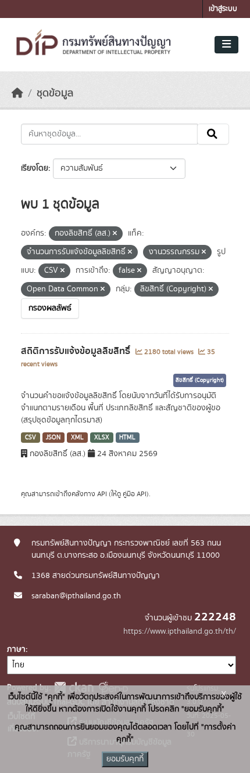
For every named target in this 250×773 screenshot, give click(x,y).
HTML (127, 437)
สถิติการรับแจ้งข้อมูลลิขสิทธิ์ (77, 351)
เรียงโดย (34, 168)
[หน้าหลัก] (17, 93)
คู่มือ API (135, 494)
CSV (30, 437)
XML (77, 437)
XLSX (101, 437)
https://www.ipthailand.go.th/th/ (179, 631)
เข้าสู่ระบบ (223, 9)
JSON (53, 437)
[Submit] (213, 134)
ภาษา (16, 649)
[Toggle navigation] (226, 44)
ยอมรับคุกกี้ (125, 759)
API (102, 494)
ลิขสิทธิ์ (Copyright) (200, 380)
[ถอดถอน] (115, 234)
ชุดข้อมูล (55, 93)
